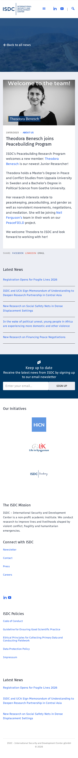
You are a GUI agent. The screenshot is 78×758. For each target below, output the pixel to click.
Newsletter (9, 549)
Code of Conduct (13, 621)
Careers (7, 574)
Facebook (18, 253)
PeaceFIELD (15, 223)
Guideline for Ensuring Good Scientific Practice (31, 629)
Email (41, 253)
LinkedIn (30, 253)
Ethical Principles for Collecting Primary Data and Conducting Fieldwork (33, 639)
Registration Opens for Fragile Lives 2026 (30, 279)
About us (28, 132)
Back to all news (19, 45)
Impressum (10, 657)
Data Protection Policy (16, 648)
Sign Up (61, 385)
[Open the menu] (44, 9)
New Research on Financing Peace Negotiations (34, 337)
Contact (7, 557)
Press (6, 566)
